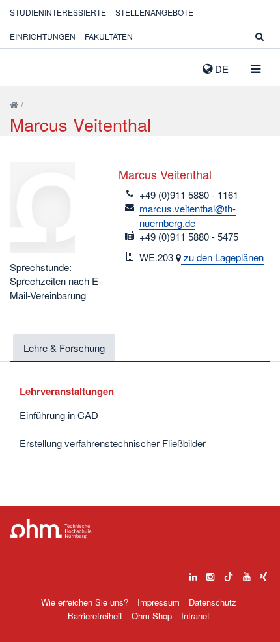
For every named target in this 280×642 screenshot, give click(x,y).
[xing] (263, 573)
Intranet (195, 615)
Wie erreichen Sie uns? (84, 602)
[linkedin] (193, 573)
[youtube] (247, 573)
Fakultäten (109, 36)
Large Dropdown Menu (51, 529)
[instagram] (210, 573)
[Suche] (259, 36)
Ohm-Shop (152, 615)
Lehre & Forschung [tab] (64, 348)
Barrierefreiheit (95, 615)
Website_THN (29, 66)
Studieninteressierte (58, 12)
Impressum (158, 602)
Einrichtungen (43, 36)
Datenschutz (212, 602)
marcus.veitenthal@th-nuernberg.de (187, 215)
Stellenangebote (154, 12)
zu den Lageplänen (222, 257)
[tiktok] (228, 573)
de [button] (220, 69)
